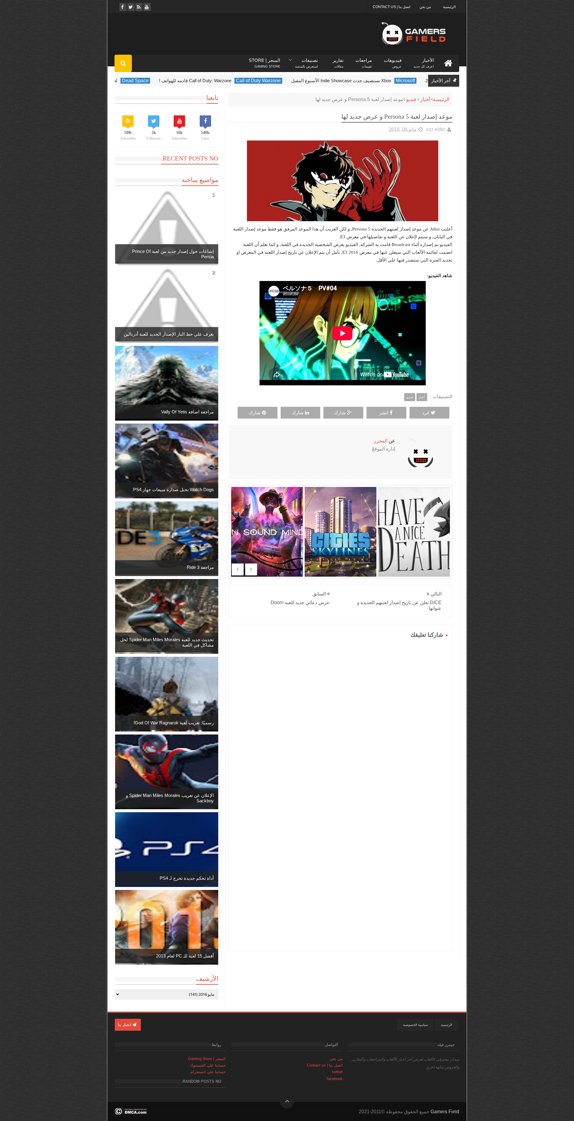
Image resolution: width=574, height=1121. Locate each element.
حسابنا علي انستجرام (208, 1072)
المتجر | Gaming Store (207, 1058)
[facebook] (122, 7)
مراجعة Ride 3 (200, 567)
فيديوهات (393, 60)
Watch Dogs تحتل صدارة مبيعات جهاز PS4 (173, 489)
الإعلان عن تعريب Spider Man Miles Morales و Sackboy (170, 798)
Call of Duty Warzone (280, 80)
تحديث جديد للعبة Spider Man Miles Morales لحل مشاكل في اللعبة (167, 642)
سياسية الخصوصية (415, 1025)
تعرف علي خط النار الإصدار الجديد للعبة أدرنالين (169, 334)
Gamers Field (444, 1111)
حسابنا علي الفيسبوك (208, 1065)
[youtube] (147, 7)
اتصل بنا (125, 1024)
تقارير (338, 60)
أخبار (425, 99)
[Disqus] (340, 714)
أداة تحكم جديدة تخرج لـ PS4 (187, 878)
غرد (425, 412)
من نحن (425, 7)
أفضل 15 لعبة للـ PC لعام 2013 (185, 955)
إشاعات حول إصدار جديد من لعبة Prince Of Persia (173, 254)
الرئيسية (449, 7)
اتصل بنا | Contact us (391, 7)
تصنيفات (306, 60)
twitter (337, 1072)
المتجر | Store (264, 60)
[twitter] (130, 7)
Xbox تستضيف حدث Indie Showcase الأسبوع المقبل (364, 80)
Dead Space (157, 80)
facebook (335, 1078)
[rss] (139, 7)
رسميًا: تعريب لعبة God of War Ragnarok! (174, 722)
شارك (340, 412)
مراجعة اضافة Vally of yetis (187, 411)
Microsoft (427, 80)
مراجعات (363, 60)
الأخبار (423, 60)
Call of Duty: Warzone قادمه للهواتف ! (217, 80)
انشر (383, 412)
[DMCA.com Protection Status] (131, 1113)
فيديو (411, 99)
